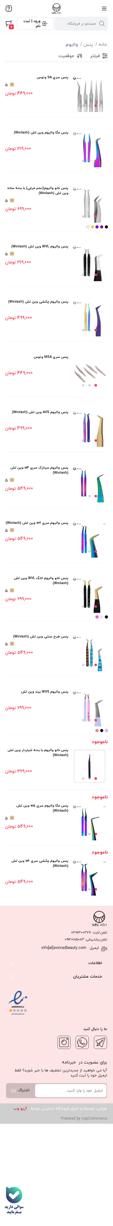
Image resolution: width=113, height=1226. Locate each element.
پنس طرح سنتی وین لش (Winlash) (40, 636)
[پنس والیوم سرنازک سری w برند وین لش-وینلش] (89, 539)
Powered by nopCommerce (84, 1118)
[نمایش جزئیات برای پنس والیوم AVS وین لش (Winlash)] (89, 428)
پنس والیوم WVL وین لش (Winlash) (39, 246)
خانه (103, 45)
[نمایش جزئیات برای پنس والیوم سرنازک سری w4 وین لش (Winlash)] (89, 483)
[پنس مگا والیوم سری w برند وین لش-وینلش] (89, 821)
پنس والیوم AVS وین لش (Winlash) (40, 412)
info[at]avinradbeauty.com (63, 948)
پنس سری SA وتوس (52, 77)
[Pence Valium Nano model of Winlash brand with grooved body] (89, 766)
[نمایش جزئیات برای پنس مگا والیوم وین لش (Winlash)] (89, 148)
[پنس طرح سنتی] (89, 652)
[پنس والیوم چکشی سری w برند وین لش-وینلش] (89, 877)
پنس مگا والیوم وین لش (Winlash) (41, 132)
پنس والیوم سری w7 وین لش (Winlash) (37, 522)
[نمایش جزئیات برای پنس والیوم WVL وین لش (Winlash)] (89, 262)
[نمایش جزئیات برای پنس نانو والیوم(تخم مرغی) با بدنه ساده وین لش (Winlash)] (89, 204)
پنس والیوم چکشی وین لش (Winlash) (38, 301)
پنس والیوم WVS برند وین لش (44, 691)
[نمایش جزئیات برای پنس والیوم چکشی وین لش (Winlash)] (89, 317)
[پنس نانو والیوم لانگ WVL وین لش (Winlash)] (89, 594)
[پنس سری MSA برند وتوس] (89, 373)
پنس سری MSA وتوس (51, 356)
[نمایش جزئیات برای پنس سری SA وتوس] (89, 93)
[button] (95, 105)
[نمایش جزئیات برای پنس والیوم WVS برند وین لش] (89, 707)
